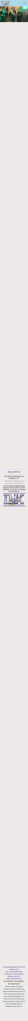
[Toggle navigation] (24, 3)
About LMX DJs (14, 472)
